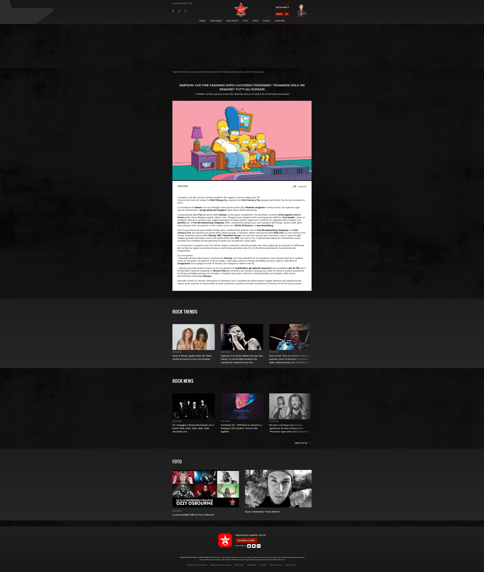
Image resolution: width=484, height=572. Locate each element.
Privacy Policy (276, 565)
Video (255, 20)
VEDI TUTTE (301, 443)
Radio (202, 20)
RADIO (279, 14)
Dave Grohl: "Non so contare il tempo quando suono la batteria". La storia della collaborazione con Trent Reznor (289, 359)
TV (286, 14)
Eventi (266, 20)
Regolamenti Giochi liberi (220, 565)
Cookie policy (290, 565)
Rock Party (282, 7)
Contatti (263, 565)
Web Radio (216, 20)
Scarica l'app (246, 540)
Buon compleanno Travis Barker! (262, 511)
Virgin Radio (176, 72)
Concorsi (279, 20)
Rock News (232, 20)
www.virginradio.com (276, 560)
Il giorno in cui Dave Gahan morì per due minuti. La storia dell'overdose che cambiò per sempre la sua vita (242, 359)
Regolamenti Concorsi (197, 565)
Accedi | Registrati (179, 3)
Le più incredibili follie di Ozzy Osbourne (193, 514)
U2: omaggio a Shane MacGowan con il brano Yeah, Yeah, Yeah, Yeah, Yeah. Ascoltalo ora (193, 428)
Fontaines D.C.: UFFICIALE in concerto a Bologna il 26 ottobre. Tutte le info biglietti (241, 428)
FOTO (245, 20)
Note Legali (239, 565)
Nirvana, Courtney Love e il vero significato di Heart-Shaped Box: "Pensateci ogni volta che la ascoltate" (289, 428)
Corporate (251, 565)
